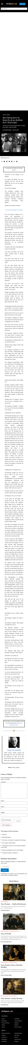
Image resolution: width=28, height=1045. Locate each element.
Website (3, 812)
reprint (17, 767)
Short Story (16, 931)
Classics (4, 114)
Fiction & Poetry (5, 931)
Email (2, 806)
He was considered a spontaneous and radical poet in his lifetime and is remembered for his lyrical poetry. (13, 971)
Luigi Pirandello (14, 750)
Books (8, 114)
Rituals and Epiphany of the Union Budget (12, 850)
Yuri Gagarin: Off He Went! (9, 843)
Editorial (4, 834)
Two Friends (6, 934)
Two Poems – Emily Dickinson (13, 904)
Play (14, 767)
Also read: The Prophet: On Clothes (14, 210)
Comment (3, 782)
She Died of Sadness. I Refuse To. (10, 853)
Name (2, 800)
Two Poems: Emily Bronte (11, 998)
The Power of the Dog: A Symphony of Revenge (13, 840)
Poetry (6, 901)
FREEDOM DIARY (6, 837)
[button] (2, 4)
